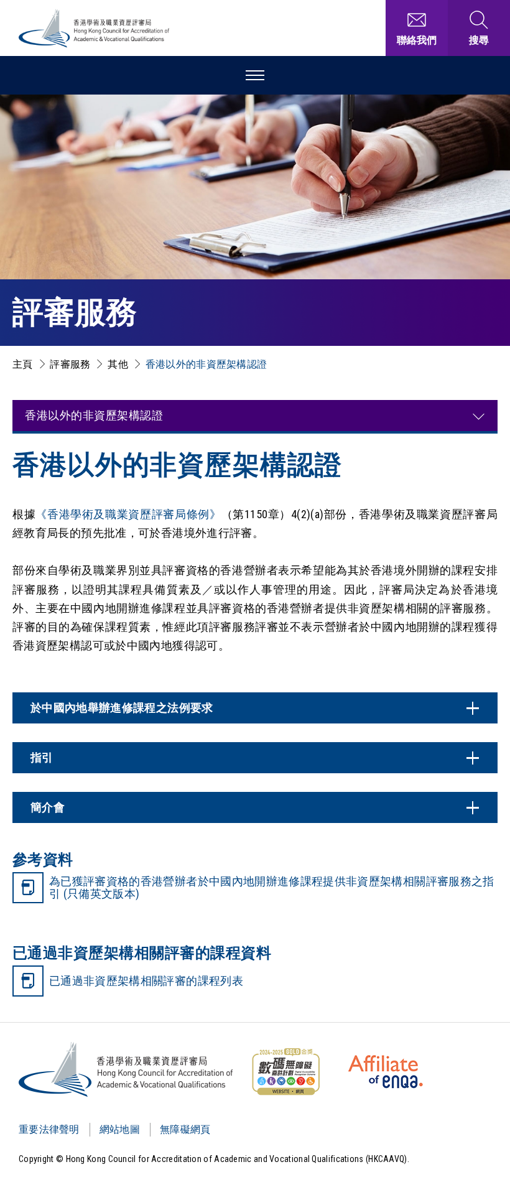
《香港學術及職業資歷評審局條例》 (128, 514)
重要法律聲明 (49, 1129)
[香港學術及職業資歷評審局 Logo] (94, 28)
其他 (118, 364)
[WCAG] (285, 1071)
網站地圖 (120, 1129)
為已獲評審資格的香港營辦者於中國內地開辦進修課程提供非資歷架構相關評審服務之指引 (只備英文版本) (271, 887)
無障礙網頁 (185, 1129)
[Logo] (126, 1069)
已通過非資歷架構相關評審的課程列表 (146, 980)
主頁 (22, 364)
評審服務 (70, 364)
